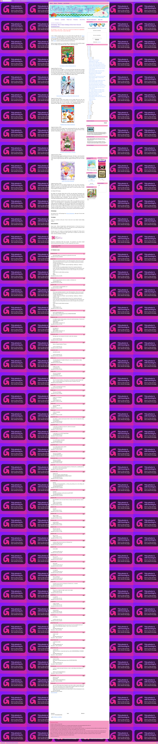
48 (83, 609)
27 (83, 458)
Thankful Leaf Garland (92, 99)
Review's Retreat (91, 184)
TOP (157, 742)
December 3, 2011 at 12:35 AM (56, 673)
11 (83, 350)
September (91, 103)
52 (83, 640)
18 (83, 396)
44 (83, 582)
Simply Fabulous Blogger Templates (12, 742)
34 (83, 514)
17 (83, 390)
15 (83, 378)
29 (83, 472)
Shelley (52, 364)
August (90, 104)
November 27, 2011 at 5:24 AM (56, 422)
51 (83, 632)
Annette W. (53, 253)
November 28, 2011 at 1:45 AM (56, 504)
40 (83, 555)
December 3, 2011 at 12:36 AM (56, 681)
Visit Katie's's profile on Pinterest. (97, 27)
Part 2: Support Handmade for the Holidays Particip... (97, 89)
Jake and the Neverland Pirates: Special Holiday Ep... (97, 84)
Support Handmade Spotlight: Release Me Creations (96, 70)
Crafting (57, 19)
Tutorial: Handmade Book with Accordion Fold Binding (97, 68)
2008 (89, 118)
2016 (89, 49)
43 (83, 575)
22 (83, 425)
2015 (89, 50)
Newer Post (53, 713)
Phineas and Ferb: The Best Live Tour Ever (95, 92)
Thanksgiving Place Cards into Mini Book (95, 73)
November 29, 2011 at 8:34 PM (56, 559)
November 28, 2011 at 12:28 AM (57, 478)
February (90, 112)
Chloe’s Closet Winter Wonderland (68, 181)
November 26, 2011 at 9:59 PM (56, 393)
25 (83, 445)
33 (83, 507)
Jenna (52, 464)
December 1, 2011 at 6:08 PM (56, 664)
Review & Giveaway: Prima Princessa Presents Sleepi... (97, 76)
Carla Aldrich (53, 416)
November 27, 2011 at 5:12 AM (56, 401)
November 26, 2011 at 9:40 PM (56, 369)
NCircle (55, 40)
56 (83, 676)
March (90, 111)
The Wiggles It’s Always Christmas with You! (68, 65)
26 (83, 452)
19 (83, 404)
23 (83, 432)
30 (83, 481)
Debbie (52, 384)
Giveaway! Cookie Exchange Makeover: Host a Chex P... (97, 65)
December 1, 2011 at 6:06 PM (56, 645)
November (90, 58)
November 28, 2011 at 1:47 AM (56, 531)
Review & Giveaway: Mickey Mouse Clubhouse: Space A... (97, 85)
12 (83, 358)
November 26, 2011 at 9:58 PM (56, 382)
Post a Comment (54, 692)
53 (83, 648)
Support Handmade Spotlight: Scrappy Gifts (95, 95)
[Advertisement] (60, 704)
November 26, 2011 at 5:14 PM (56, 308)
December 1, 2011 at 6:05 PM (56, 637)
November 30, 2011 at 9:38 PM (56, 612)
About (55, 3)
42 (83, 568)
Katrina (52, 581)
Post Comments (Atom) (58, 714)
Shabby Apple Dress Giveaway (93, 61)
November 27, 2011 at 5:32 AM (56, 462)
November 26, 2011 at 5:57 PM (56, 324)
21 (83, 417)
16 (83, 385)
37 (83, 534)
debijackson (53, 317)
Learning (63, 19)
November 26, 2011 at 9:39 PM (56, 362)
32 (83, 498)
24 (83, 438)
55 (83, 666)
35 (83, 521)
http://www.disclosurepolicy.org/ (64, 736)
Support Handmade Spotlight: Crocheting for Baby (96, 77)
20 (83, 410)
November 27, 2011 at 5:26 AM (56, 429)
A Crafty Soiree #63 (92, 88)
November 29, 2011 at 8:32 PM (56, 552)
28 (83, 465)
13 (83, 365)
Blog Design (3, 742)
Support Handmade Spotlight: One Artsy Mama (96, 81)
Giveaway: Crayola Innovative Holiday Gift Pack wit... (97, 64)
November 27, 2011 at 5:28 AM (56, 449)
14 (83, 372)
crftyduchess (53, 334)
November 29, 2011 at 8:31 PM (56, 544)
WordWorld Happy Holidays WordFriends (67, 124)
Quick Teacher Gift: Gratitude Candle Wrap (95, 72)
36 (83, 527)
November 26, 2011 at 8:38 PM (56, 340)
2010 (89, 115)
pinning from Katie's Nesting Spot (101, 28)
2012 (89, 54)
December (90, 57)
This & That (82, 19)
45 (83, 589)
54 (83, 657)
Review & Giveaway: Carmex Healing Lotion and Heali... (97, 80)
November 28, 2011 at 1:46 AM (56, 518)
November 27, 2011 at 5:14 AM (56, 414)
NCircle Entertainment (70, 213)
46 (83, 595)
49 (83, 615)
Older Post (82, 713)
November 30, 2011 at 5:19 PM (56, 586)
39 (83, 547)
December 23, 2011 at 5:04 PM (56, 691)
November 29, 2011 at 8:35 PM (56, 572)
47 (83, 602)
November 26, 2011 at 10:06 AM (57, 256)
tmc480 (52, 588)
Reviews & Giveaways (91, 19)
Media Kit (100, 19)
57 (83, 684)
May (90, 108)
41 (83, 562)
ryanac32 (52, 540)
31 (83, 490)
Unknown (52, 284)
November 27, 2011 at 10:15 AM (57, 469)
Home (51, 3)
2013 (89, 53)
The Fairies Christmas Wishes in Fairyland (67, 152)
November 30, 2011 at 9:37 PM (56, 592)
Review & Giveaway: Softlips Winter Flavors (95, 62)
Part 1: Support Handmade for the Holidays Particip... (97, 91)
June (90, 107)
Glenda (52, 258)
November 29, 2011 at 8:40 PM (56, 579)
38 (83, 541)
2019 (89, 46)
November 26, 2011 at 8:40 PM (56, 355)
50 (83, 623)
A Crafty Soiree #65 (92, 69)
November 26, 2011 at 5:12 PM (56, 282)
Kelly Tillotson (53, 622)
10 (83, 342)
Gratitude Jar (91, 100)
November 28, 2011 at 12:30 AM (57, 487)
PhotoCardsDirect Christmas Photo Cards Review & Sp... (97, 96)
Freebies (60, 3)
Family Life (69, 19)
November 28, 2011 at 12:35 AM (57, 495)
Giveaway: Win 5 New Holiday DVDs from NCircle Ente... (97, 66)
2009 (89, 116)
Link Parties (66, 3)
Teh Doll (52, 666)
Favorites (76, 19)
